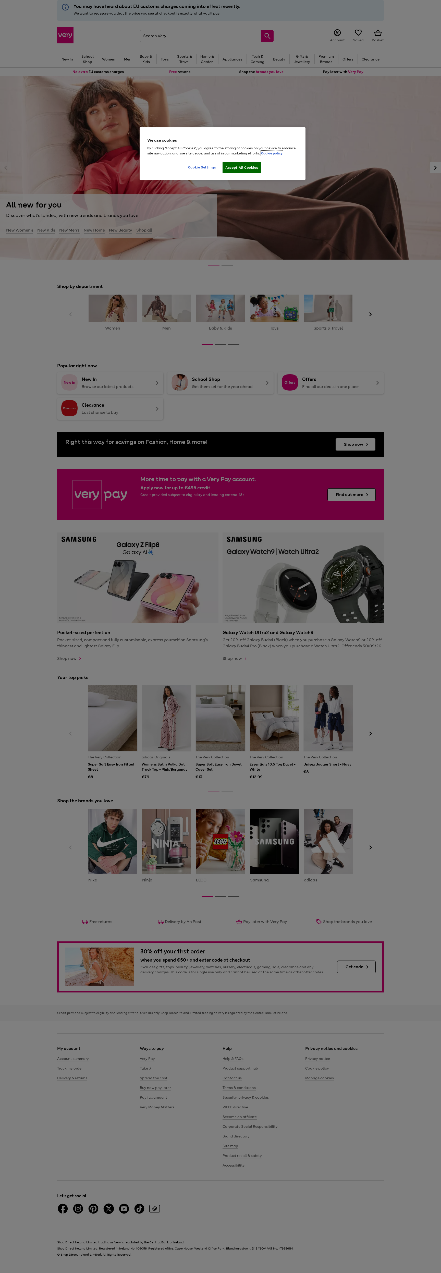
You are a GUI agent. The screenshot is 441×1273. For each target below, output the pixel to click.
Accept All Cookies (241, 167)
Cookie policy (272, 153)
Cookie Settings (202, 167)
